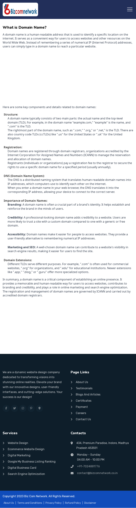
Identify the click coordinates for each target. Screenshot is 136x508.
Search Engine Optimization (26, 474)
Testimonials (84, 388)
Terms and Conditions (29, 502)
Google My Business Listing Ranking (32, 461)
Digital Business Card (22, 467)
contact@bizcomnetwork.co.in (97, 473)
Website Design (18, 443)
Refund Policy (73, 502)
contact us (83, 419)
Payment (82, 407)
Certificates (83, 400)
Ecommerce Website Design (26, 449)
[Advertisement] (68, 77)
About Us (82, 382)
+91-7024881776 (88, 466)
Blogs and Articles (88, 394)
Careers (81, 413)
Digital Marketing (19, 455)
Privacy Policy (54, 502)
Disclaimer (90, 502)
